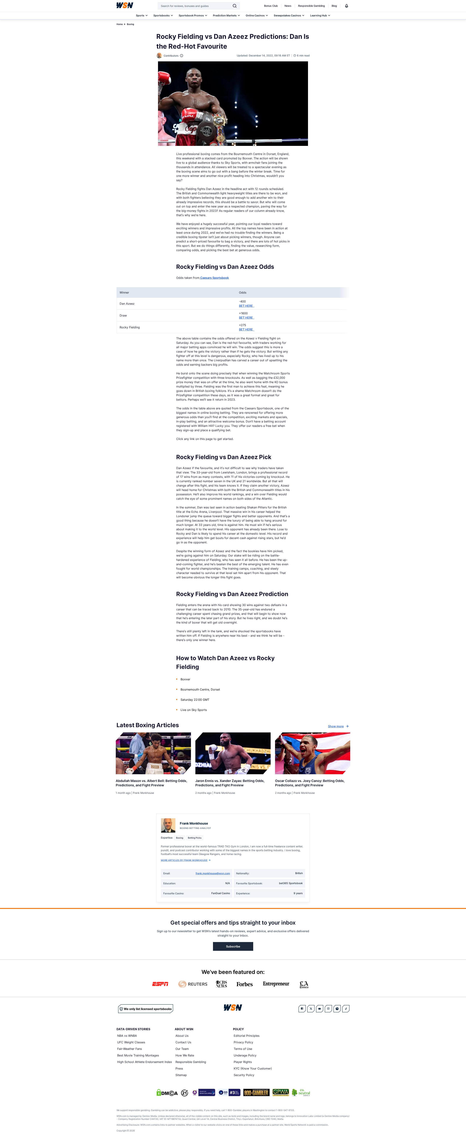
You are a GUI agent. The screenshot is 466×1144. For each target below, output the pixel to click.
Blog (334, 5)
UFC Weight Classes (131, 1042)
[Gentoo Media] (229, 1092)
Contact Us (183, 1042)
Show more (336, 726)
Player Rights (243, 1062)
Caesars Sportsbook (214, 278)
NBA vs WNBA (127, 1035)
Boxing (130, 24)
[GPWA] (281, 1092)
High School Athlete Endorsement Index (144, 1062)
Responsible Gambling (311, 5)
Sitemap (181, 1075)
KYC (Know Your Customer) (253, 1068)
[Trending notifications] (347, 6)
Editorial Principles (246, 1035)
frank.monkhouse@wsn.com (213, 873)
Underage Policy (245, 1055)
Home (119, 24)
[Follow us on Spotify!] (337, 1008)
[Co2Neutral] (301, 1092)
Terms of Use (243, 1049)
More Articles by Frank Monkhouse (184, 860)
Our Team (182, 1049)
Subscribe (233, 946)
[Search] (234, 6)
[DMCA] (167, 1092)
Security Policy (244, 1075)
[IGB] (203, 1092)
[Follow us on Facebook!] (302, 1008)
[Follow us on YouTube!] (319, 1008)
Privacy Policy (243, 1042)
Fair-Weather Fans (129, 1049)
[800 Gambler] (256, 1092)
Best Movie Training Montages (138, 1055)
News (288, 5)
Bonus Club (271, 5)
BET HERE (246, 306)
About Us (181, 1035)
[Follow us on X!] (311, 1008)
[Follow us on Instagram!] (328, 1008)
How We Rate (184, 1055)
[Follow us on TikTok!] (346, 1008)
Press (179, 1068)
